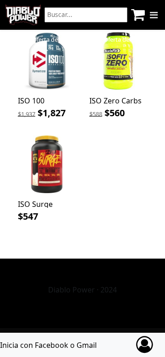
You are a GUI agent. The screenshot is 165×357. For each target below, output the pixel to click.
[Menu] (154, 15)
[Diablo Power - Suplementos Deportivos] (23, 15)
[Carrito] (138, 14)
